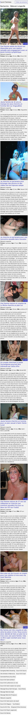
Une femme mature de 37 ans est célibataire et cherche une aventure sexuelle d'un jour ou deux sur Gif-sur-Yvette (13, 504)
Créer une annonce (21, 2)
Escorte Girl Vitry (5, 707)
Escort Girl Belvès (5, 713)
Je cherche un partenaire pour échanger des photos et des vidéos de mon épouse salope (12, 183)
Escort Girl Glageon (5, 704)
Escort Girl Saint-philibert (7, 679)
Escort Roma (22, 689)
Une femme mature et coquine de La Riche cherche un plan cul (13, 304)
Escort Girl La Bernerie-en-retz (9, 683)
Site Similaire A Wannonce (7, 673)
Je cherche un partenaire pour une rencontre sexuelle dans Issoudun (13, 238)
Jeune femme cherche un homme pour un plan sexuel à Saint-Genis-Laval (13, 423)
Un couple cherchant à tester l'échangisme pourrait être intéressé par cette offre (11, 364)
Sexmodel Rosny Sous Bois (8, 676)
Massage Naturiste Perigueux (8, 695)
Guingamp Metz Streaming (7, 670)
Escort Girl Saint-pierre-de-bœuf (9, 701)
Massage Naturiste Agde (7, 692)
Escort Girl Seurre (21, 670)
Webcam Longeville (5, 698)
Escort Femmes (5, 2)
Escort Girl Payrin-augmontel (8, 710)
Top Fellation (16, 704)
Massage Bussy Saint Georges (8, 689)
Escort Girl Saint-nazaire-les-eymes (10, 686)
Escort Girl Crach (21, 673)
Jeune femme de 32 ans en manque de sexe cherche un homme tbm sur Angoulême (11, 104)
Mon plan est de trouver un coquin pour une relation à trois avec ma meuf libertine (13, 575)
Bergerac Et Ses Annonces (18, 707)
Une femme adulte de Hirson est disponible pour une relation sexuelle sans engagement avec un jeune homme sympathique (13, 49)
